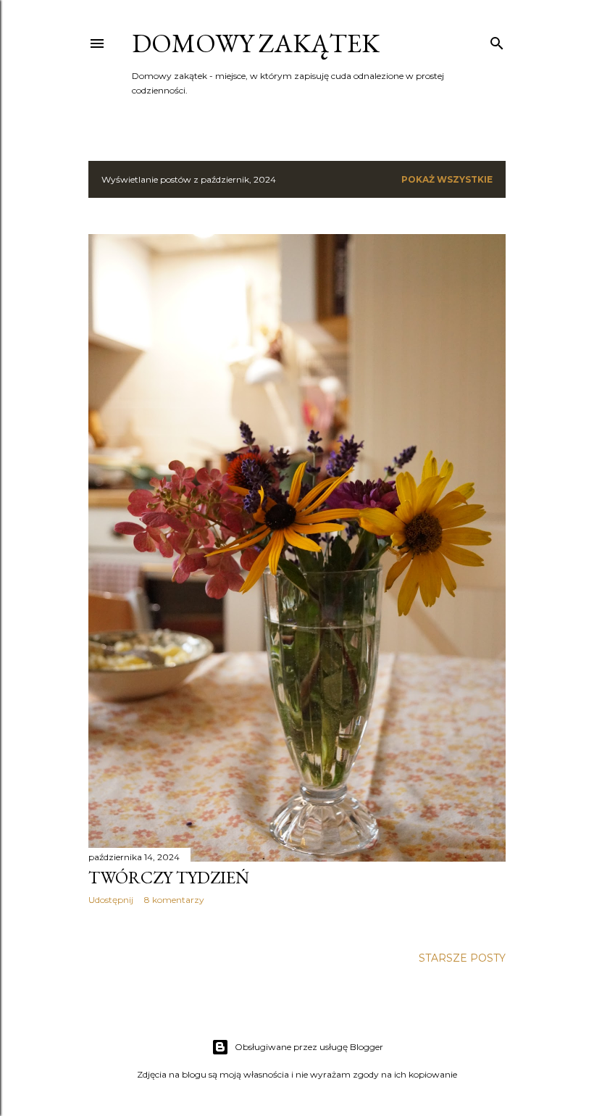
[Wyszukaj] (497, 40)
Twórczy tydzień (168, 877)
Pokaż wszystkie (447, 179)
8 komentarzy (174, 899)
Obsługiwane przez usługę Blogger (309, 1046)
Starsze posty (462, 958)
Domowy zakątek (256, 43)
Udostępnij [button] (110, 899)
